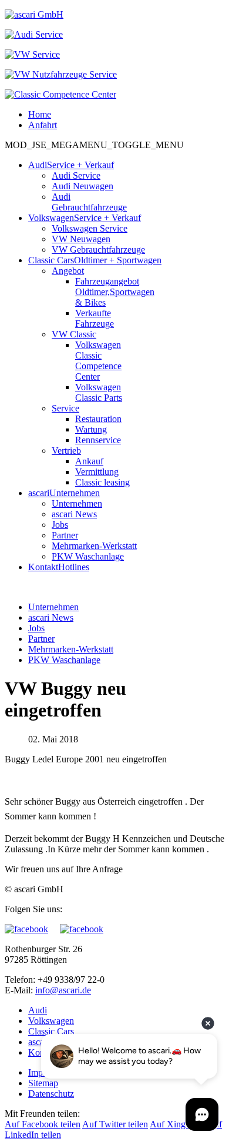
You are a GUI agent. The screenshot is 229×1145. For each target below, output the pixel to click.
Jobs (36, 628)
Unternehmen (53, 607)
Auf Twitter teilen (115, 1124)
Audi (37, 1010)
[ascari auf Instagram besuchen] (81, 929)
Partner (41, 639)
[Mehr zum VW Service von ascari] (32, 54)
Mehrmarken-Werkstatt (70, 649)
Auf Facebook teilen (42, 1124)
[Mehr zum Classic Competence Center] (60, 94)
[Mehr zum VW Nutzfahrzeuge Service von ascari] (61, 74)
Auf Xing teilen (179, 1124)
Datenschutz (51, 1094)
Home (39, 114)
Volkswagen (51, 1021)
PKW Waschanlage (64, 660)
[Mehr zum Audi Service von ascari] (34, 34)
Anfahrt (42, 125)
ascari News (50, 617)
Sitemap (43, 1083)
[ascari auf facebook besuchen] (32, 929)
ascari (38, 1042)
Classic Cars (51, 1031)
